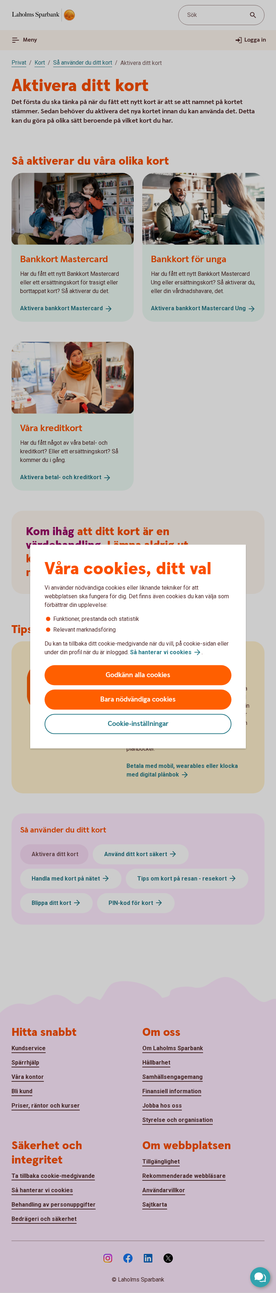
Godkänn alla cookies (138, 675)
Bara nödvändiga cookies (138, 699)
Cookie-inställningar (138, 723)
